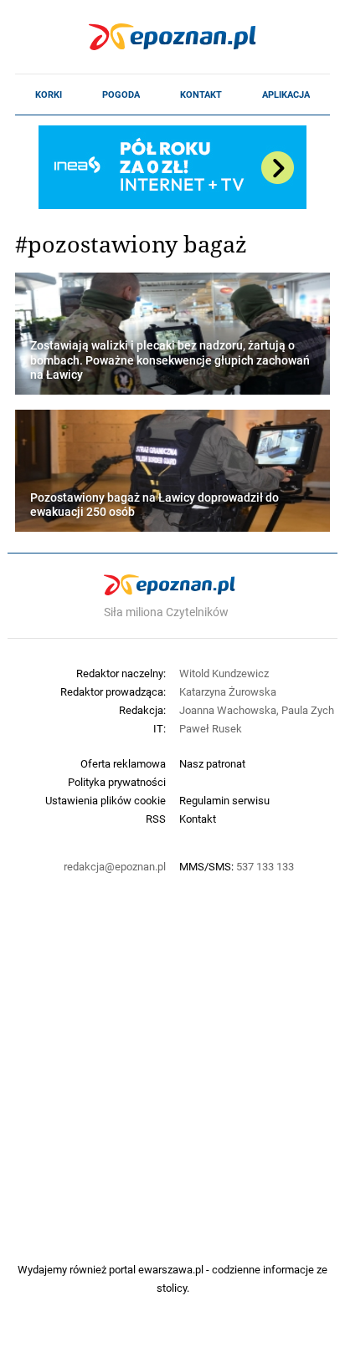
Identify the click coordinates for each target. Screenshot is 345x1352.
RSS (156, 818)
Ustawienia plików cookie (105, 800)
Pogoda (121, 94)
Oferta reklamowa (123, 763)
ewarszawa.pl (170, 1269)
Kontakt (201, 94)
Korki (48, 94)
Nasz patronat (212, 763)
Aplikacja (286, 94)
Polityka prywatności (117, 781)
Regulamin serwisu (224, 800)
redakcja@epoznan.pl (115, 866)
